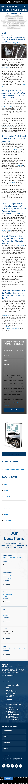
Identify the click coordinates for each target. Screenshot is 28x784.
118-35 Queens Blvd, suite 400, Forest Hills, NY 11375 (14, 648)
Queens (5, 514)
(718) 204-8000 (6, 617)
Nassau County (7, 508)
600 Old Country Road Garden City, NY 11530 (12, 557)
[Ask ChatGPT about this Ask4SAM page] (4, 766)
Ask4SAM (4, 327)
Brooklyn (5, 490)
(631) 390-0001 (6, 580)
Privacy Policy (10, 402)
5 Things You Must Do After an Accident (13, 469)
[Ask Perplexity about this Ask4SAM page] (8, 766)
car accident (21, 245)
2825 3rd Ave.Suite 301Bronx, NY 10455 (6, 613)
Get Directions (7, 584)
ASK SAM (14, 409)
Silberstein (6, 315)
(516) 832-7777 (6, 561)
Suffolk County (7, 520)
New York (6, 503)
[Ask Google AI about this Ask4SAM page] (20, 766)
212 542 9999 (5, 598)
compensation (6, 230)
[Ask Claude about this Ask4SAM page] (16, 766)
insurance (8, 105)
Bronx (5, 484)
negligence (19, 165)
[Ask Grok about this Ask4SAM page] (12, 766)
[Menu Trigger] (24, 7)
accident (12, 182)
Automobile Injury (7, 43)
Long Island (7, 497)
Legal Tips (16, 43)
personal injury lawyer (13, 328)
